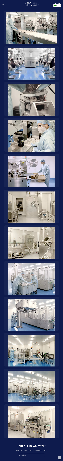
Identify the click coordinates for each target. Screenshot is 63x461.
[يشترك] (43, 455)
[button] (3, 4)
